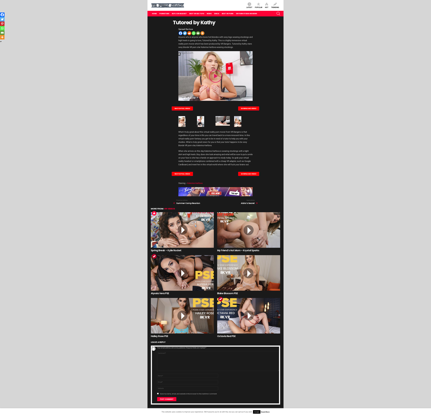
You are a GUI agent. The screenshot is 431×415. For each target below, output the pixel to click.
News (209, 13)
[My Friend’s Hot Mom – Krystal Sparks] (248, 230)
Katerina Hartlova (194, 183)
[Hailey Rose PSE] (182, 316)
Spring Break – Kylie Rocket (166, 250)
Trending (275, 7)
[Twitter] (185, 33)
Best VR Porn (227, 13)
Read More (265, 412)
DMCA (216, 13)
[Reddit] (189, 33)
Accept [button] (256, 412)
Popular (258, 7)
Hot (266, 7)
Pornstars (164, 13)
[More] (202, 33)
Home (154, 13)
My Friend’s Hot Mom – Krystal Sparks (238, 250)
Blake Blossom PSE (227, 293)
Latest (249, 7)
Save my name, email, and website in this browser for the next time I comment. (188, 394)
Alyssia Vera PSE (160, 293)
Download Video (248, 108)
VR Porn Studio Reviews (246, 13)
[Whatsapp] (194, 33)
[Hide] (1, 41)
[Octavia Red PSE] (248, 316)
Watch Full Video (182, 108)
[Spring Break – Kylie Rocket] (182, 230)
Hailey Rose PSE (159, 336)
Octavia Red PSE (226, 336)
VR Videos (169, 208)
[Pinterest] (2, 23)
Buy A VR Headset (179, 13)
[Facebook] (181, 33)
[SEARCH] (278, 13)
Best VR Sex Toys (196, 13)
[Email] (198, 33)
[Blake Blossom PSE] (248, 273)
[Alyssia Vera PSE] (182, 273)
